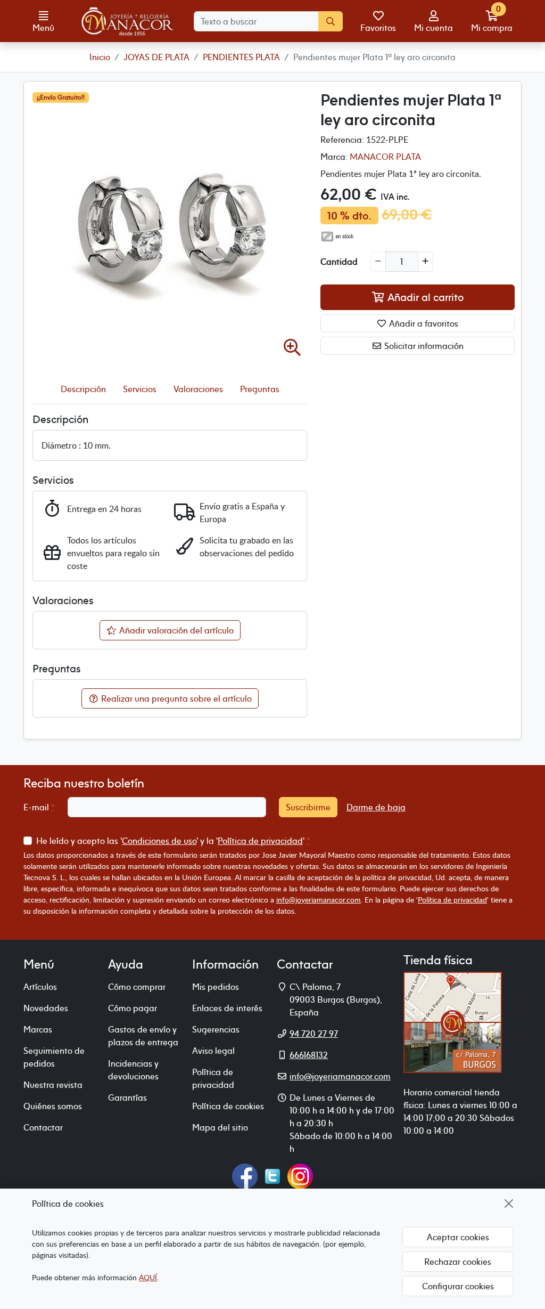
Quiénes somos (52, 1106)
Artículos (40, 986)
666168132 (309, 1055)
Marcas (37, 1029)
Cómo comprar (137, 986)
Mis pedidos (215, 986)
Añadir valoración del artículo (175, 630)
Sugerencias (216, 1029)
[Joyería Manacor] (128, 21)
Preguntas (259, 389)
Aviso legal (213, 1050)
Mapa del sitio (220, 1127)
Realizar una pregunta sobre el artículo (175, 698)
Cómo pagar (132, 1008)
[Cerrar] (508, 1203)
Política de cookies (228, 1106)
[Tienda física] (452, 1021)
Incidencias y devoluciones (133, 1070)
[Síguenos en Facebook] (245, 1175)
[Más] (425, 261)
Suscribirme (308, 807)
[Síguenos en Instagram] (300, 1175)
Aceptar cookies (458, 1237)
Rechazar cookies (457, 1261)
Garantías (127, 1097)
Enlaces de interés (227, 1008)
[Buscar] (330, 21)
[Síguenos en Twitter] (272, 1175)
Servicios (139, 389)
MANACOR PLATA (385, 156)
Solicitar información (423, 345)
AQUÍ (148, 1277)
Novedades (45, 1008)
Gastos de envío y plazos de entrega (143, 1035)
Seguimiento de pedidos (54, 1057)
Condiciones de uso (159, 840)
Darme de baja (376, 807)
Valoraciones (198, 389)
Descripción (83, 389)
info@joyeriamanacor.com (318, 900)
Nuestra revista (52, 1084)
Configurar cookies (458, 1286)
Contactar (43, 1127)
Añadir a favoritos (422, 323)
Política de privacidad (260, 840)
